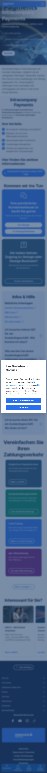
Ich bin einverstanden (23, 400)
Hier (39, 385)
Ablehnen (23, 407)
